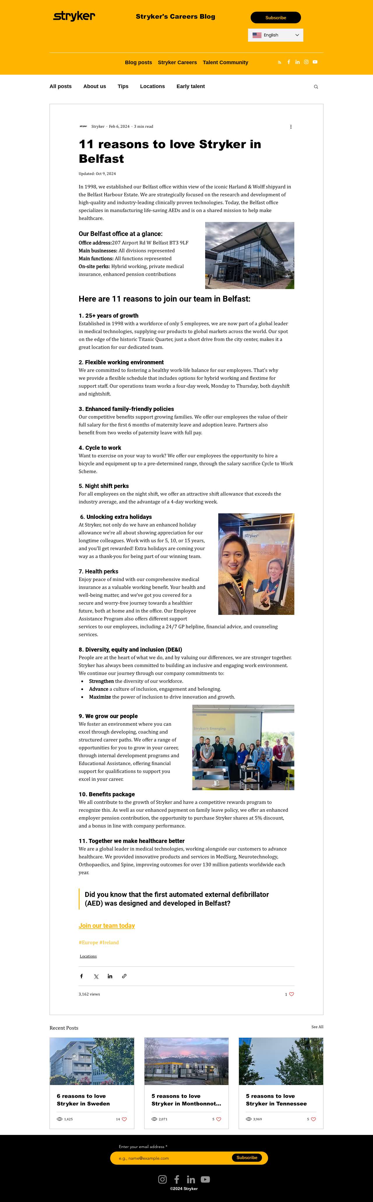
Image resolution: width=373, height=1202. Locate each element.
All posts (61, 86)
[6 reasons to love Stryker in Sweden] (92, 1061)
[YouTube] (205, 1179)
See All (317, 1026)
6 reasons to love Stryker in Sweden (83, 1099)
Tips (123, 86)
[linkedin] (297, 62)
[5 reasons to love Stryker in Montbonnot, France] (187, 1061)
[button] (316, 86)
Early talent (191, 86)
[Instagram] (162, 1179)
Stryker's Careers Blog (175, 16)
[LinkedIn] (191, 1179)
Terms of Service (162, 1197)
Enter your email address (141, 1147)
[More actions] (290, 126)
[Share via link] (124, 976)
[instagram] (306, 62)
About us (94, 86)
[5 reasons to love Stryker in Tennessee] (281, 1061)
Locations (152, 86)
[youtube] (315, 62)
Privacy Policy (210, 1197)
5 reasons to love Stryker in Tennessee (276, 1099)
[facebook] (289, 62)
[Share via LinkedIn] (110, 976)
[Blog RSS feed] (279, 63)
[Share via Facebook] (81, 976)
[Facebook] (176, 1179)
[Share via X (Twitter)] (95, 976)
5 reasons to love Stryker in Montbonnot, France (185, 1099)
